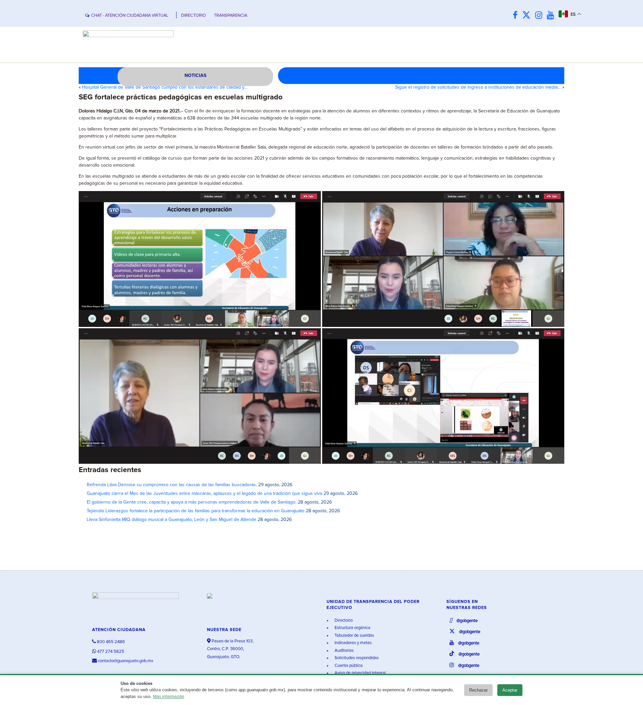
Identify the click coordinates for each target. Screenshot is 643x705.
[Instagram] (540, 15)
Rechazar (478, 690)
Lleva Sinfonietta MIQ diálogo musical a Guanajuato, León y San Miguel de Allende (171, 519)
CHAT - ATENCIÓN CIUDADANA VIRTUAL (129, 15)
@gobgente (466, 621)
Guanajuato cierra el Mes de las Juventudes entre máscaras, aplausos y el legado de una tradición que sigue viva (204, 493)
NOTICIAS (195, 75)
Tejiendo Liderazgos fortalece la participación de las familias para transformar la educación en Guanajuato (195, 511)
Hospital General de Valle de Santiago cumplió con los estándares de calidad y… (164, 87)
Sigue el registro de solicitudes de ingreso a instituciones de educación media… (478, 87)
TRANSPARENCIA (230, 15)
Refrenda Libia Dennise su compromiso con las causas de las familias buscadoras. (172, 484)
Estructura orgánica (352, 628)
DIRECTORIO (193, 15)
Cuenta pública (348, 666)
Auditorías (344, 650)
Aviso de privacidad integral (360, 673)
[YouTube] (552, 15)
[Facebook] (517, 15)
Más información (168, 697)
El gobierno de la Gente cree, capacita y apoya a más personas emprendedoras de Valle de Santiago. (191, 502)
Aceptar (509, 690)
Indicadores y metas (353, 643)
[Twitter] (528, 15)
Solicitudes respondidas (356, 658)
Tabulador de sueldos (354, 635)
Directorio (343, 620)
